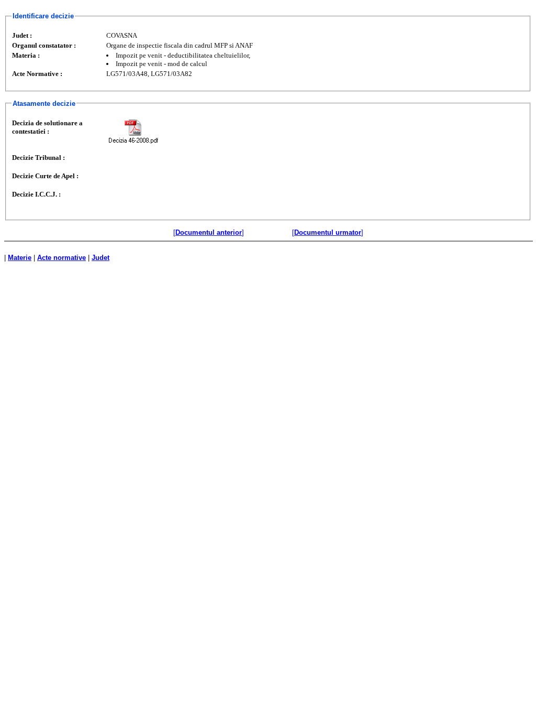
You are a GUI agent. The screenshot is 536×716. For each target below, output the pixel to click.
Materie (19, 258)
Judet (100, 258)
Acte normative (61, 258)
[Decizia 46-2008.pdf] (133, 131)
